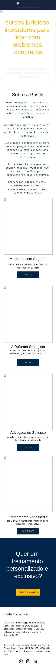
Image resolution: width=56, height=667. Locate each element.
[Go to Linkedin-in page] (35, 661)
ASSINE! (28, 447)
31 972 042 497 (37, 622)
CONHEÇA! (28, 274)
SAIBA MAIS (28, 531)
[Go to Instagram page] (28, 661)
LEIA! (28, 362)
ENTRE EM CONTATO (28, 592)
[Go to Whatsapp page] (21, 661)
